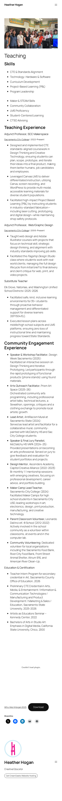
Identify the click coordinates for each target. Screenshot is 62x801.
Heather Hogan (13, 5)
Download (38, 707)
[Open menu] (56, 5)
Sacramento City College (16, 139)
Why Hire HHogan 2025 (15, 707)
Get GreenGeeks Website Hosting (21, 775)
